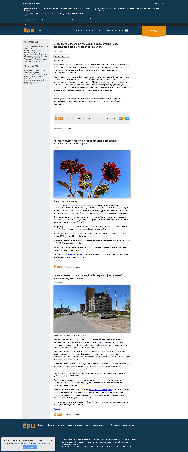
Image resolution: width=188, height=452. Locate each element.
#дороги (57, 409)
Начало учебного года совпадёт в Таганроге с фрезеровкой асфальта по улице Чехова (57, 9)
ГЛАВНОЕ (77, 30)
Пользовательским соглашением (22, 443)
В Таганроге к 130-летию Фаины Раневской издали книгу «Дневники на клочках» (54, 14)
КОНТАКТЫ (118, 30)
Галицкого (101, 342)
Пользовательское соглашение (122, 425)
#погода (57, 261)
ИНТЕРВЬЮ (91, 30)
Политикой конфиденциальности (41, 443)
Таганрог (40, 30)
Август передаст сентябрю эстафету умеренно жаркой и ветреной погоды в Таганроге (128, 9)
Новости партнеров (74, 425)
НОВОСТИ (104, 30)
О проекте (42, 425)
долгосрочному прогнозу (72, 254)
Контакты (60, 425)
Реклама (51, 425)
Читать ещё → (159, 4)
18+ (152, 30)
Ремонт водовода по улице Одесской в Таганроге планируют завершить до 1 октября (57, 20)
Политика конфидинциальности (96, 425)
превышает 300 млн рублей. (100, 390)
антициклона (72, 205)
